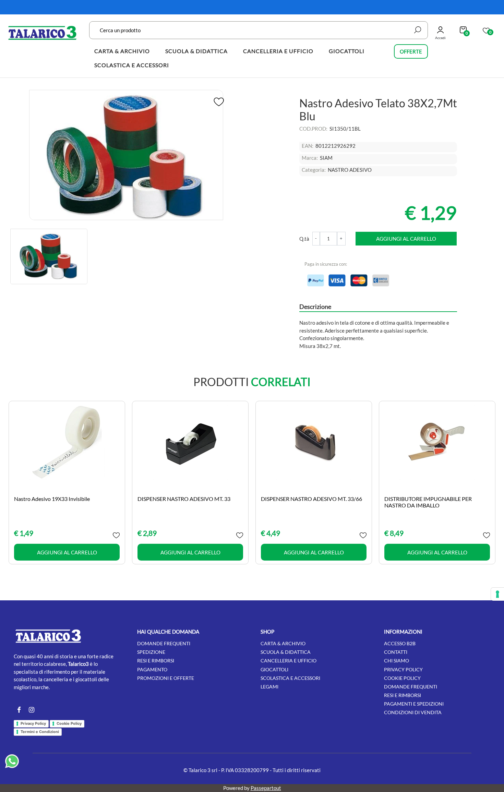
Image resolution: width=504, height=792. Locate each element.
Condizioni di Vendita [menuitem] (413, 712)
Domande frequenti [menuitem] (163, 643)
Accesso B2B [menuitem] (400, 643)
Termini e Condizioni (40, 731)
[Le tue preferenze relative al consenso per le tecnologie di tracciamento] (497, 594)
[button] (417, 30)
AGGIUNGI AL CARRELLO (406, 239)
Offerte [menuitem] (411, 51)
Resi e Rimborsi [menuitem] (402, 695)
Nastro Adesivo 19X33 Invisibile (52, 498)
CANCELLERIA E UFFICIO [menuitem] (278, 51)
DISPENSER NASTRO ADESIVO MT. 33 (183, 498)
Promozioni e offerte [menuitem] (165, 678)
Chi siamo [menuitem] (396, 660)
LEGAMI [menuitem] (269, 686)
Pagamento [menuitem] (152, 669)
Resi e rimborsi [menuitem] (155, 660)
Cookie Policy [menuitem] (402, 678)
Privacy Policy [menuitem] (403, 669)
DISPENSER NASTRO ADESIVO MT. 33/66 (311, 498)
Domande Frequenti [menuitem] (410, 686)
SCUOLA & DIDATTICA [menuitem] (196, 51)
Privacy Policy (33, 723)
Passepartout (266, 788)
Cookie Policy (69, 723)
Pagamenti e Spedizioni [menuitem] (414, 704)
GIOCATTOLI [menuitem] (346, 51)
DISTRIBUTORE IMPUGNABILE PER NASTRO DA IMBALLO (428, 501)
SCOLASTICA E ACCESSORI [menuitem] (131, 65)
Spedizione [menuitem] (151, 652)
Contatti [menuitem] (395, 652)
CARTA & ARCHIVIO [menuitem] (122, 51)
